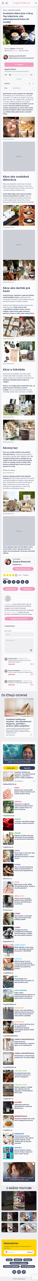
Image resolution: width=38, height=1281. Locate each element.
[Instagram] (14, 1272)
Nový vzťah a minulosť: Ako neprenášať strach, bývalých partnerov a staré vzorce (24, 855)
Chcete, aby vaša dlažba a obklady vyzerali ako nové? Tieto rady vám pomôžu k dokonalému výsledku (24, 1013)
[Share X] (13, 582)
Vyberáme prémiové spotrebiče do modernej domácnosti (23, 1106)
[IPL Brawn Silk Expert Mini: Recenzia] (28, 1227)
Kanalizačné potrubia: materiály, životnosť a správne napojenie (22, 1075)
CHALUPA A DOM (20, 1071)
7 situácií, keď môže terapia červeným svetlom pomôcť (24, 822)
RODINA (17, 865)
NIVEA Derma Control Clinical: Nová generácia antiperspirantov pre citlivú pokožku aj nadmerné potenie (24, 964)
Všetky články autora (23, 569)
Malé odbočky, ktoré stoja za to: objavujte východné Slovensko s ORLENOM (23, 949)
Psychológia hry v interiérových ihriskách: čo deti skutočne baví (24, 980)
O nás (9, 1260)
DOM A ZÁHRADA (20, 990)
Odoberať (30, 1252)
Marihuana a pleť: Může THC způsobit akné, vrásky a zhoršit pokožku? (24, 886)
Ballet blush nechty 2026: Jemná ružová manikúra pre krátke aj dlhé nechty (24, 791)
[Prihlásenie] (2, 3)
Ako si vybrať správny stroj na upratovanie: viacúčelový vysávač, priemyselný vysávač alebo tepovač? (24, 1027)
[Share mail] (27, 582)
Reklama (28, 1260)
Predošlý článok (11, 589)
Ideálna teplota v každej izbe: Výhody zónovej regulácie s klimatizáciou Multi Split (23, 1089)
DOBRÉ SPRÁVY (19, 945)
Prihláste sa (9, 604)
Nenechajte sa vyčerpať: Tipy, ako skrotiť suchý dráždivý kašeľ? (23, 917)
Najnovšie (27, 768)
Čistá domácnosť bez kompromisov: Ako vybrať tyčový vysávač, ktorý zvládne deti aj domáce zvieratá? (23, 1139)
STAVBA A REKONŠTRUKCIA (24, 1039)
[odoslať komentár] (31, 650)
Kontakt (18, 1260)
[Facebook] (24, 1272)
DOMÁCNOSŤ (19, 1008)
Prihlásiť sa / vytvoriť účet (19, 619)
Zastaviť (19, 79)
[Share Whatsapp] (9, 582)
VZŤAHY (17, 851)
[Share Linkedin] (22, 582)
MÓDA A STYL (19, 896)
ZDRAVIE (17, 819)
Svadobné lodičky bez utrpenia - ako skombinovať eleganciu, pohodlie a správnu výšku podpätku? (24, 774)
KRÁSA (16, 788)
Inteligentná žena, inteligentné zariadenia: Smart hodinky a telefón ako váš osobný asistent (23, 932)
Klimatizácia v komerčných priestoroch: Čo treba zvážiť (24, 1056)
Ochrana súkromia (11, 1266)
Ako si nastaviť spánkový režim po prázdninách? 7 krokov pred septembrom (23, 868)
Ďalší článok (27, 589)
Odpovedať (11, 664)
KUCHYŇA (18, 1102)
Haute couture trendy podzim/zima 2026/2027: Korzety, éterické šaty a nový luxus (23, 901)
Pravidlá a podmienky (19, 1263)
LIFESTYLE (18, 802)
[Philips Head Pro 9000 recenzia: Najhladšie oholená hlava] (28, 1216)
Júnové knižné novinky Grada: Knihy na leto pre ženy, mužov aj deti (23, 1152)
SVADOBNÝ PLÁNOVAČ (14, 10)
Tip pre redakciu (28, 1266)
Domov (5, 10)
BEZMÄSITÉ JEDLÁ (20, 1116)
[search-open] (6, 3)
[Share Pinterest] (18, 582)
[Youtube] (19, 1272)
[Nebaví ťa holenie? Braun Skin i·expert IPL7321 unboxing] (10, 1227)
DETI (16, 976)
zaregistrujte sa (11, 612)
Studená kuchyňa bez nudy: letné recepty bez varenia (24, 1119)
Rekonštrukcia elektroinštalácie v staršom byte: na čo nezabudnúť (24, 1043)
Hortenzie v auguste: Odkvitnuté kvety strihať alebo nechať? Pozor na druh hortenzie (23, 806)
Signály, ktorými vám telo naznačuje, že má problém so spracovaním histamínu (24, 837)
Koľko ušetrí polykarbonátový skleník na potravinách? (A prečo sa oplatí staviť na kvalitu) (24, 995)
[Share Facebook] (5, 582)
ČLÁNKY (17, 914)
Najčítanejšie (11, 768)
